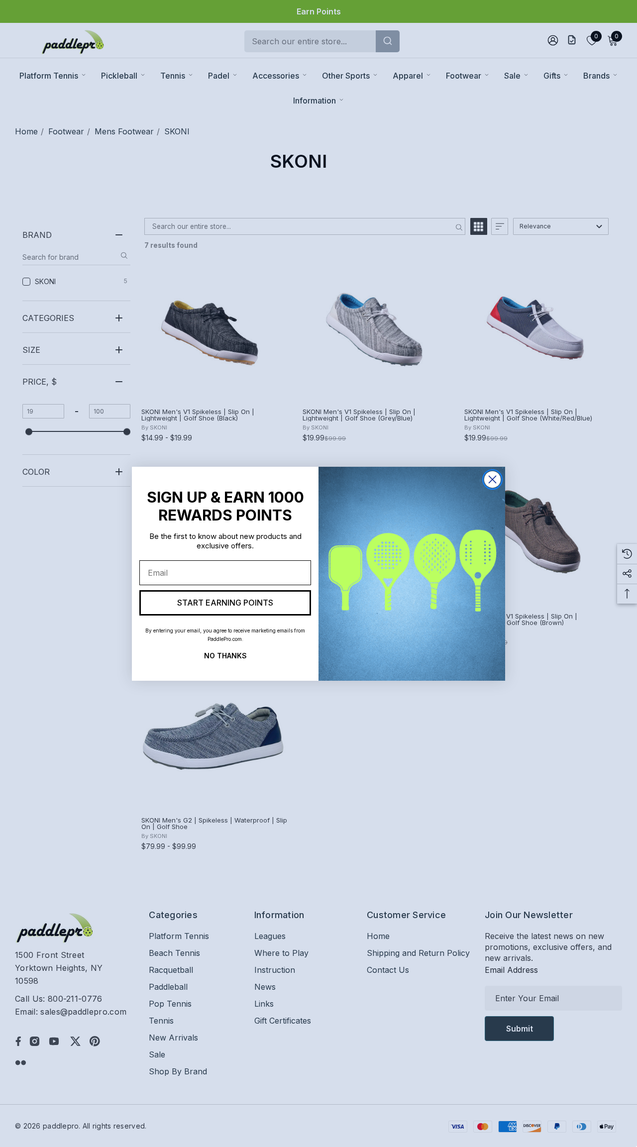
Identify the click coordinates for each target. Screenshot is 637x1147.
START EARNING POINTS (225, 603)
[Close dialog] (492, 479)
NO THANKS (225, 654)
